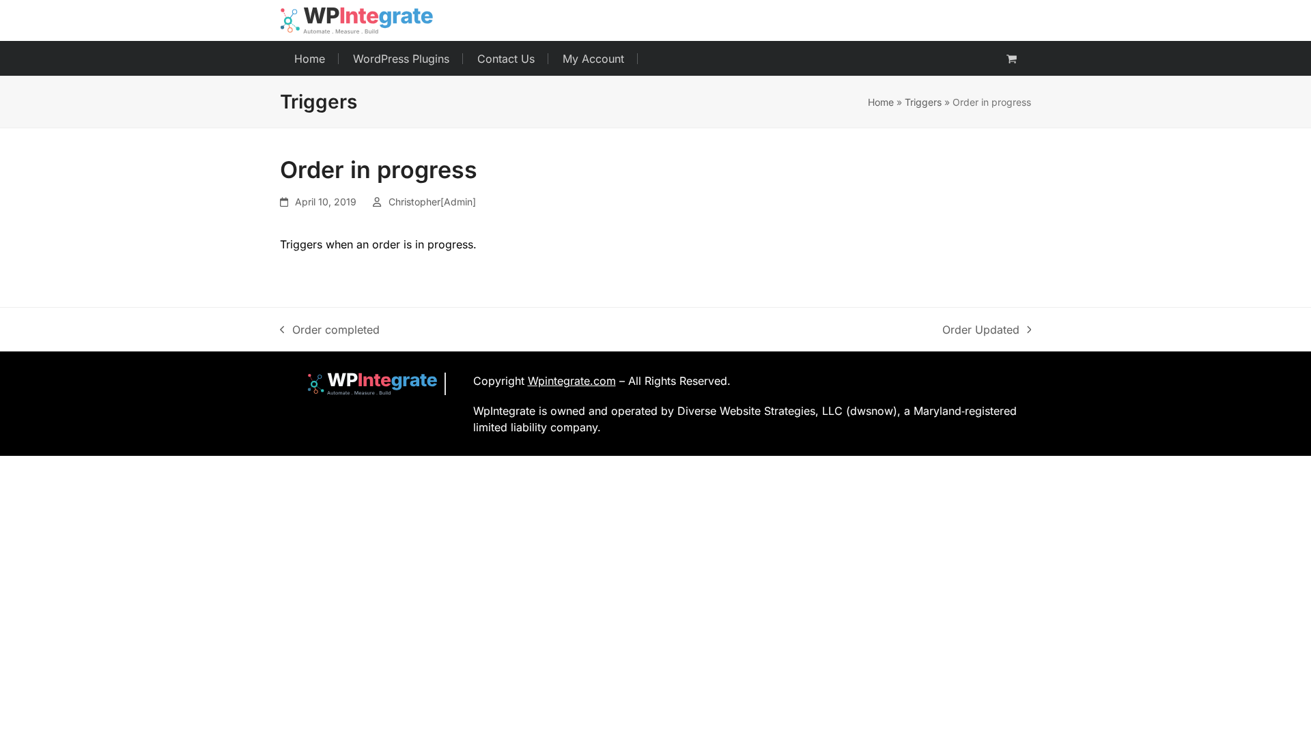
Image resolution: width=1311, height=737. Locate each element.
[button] (1011, 59)
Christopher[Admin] (432, 201)
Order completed (330, 330)
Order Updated (980, 330)
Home (881, 102)
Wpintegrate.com (572, 381)
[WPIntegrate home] (366, 384)
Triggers (923, 102)
